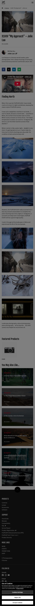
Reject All (17, 597)
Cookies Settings (17, 592)
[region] (17, 593)
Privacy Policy (20, 588)
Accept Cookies (17, 602)
